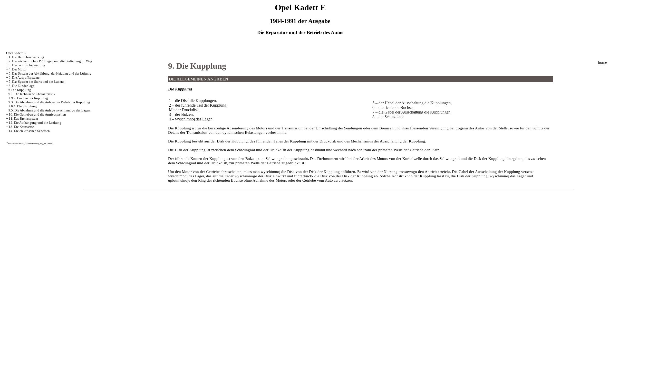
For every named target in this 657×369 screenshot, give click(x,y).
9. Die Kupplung (19, 90)
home (602, 62)
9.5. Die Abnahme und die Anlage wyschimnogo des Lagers (49, 110)
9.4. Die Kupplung (24, 106)
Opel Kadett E (16, 53)
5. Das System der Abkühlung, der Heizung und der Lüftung (50, 73)
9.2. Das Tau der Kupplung (29, 98)
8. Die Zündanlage (21, 86)
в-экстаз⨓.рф (22, 143)
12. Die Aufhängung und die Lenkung (35, 123)
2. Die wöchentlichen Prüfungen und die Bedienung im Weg (50, 61)
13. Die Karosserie (21, 127)
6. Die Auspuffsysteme (24, 77)
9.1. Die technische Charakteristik (31, 94)
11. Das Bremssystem (23, 118)
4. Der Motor (17, 69)
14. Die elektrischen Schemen (29, 131)
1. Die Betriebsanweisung (26, 57)
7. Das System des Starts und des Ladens (36, 82)
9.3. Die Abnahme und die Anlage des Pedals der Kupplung (49, 102)
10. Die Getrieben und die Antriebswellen (37, 114)
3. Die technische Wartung (27, 65)
